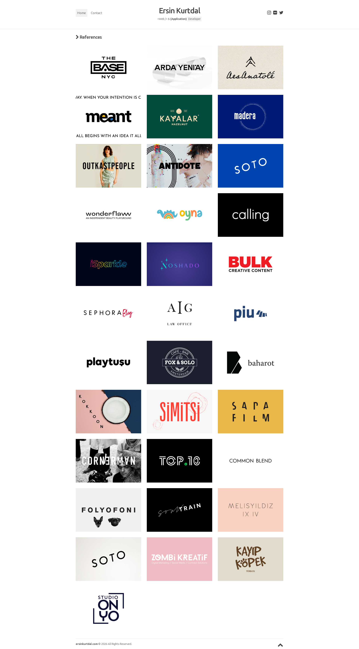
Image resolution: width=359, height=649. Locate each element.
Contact (96, 13)
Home (81, 13)
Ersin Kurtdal (179, 10)
